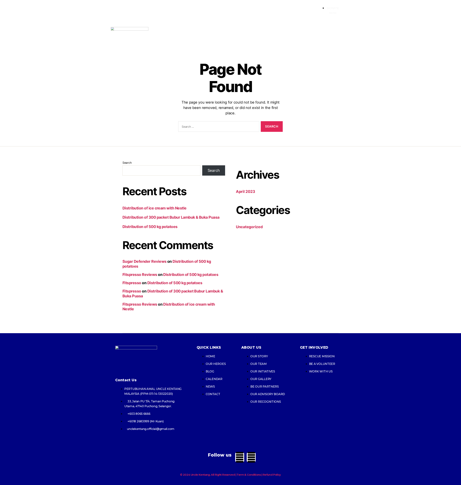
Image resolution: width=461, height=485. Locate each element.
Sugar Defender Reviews (144, 261)
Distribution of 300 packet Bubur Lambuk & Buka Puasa (171, 217)
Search (126, 162)
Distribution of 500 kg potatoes (150, 226)
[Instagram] (251, 457)
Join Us (296, 35)
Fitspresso (131, 283)
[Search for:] (218, 127)
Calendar (336, 35)
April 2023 (245, 191)
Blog (316, 35)
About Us (273, 35)
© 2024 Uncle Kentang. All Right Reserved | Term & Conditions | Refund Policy (230, 474)
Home (252, 35)
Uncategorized (249, 227)
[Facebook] (239, 457)
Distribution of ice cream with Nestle (154, 208)
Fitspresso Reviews (139, 274)
